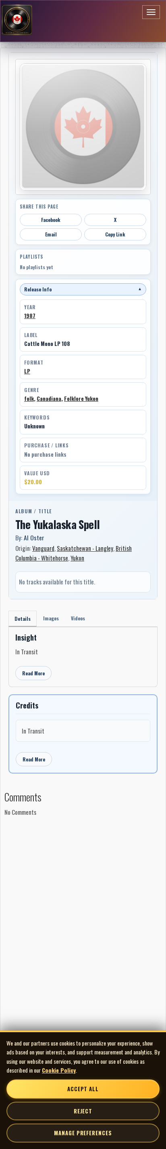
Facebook (50, 219)
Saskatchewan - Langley (85, 548)
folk (29, 398)
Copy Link (115, 234)
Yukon (77, 557)
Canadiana (49, 398)
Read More (33, 673)
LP (27, 371)
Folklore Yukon (81, 398)
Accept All (83, 1089)
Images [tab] (51, 618)
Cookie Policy (59, 1070)
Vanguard (43, 548)
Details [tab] (23, 618)
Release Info (83, 289)
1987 (29, 316)
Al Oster (34, 537)
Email (51, 234)
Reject (83, 1111)
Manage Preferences (83, 1133)
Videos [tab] (78, 618)
